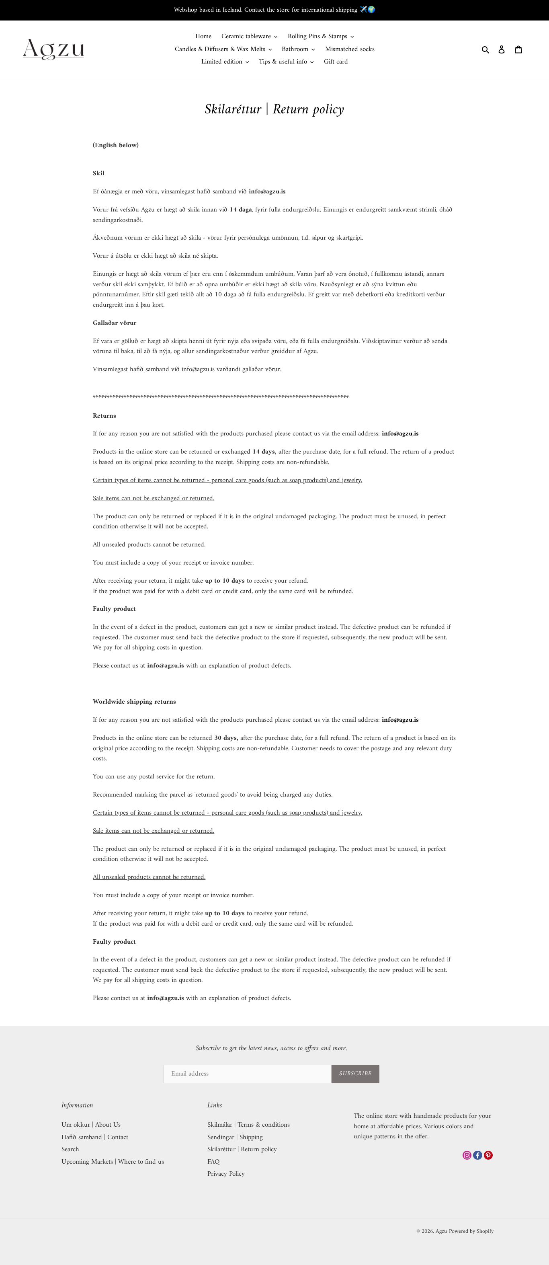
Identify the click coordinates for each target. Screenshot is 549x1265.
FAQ (213, 1162)
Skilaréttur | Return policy (242, 1150)
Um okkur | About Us (91, 1125)
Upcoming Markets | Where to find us (112, 1162)
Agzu (441, 1231)
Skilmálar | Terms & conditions (248, 1125)
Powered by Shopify (471, 1231)
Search (70, 1150)
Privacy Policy (226, 1174)
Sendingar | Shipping (235, 1138)
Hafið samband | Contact (94, 1138)
